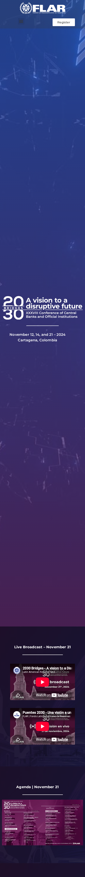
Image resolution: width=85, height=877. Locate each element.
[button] (21, 21)
